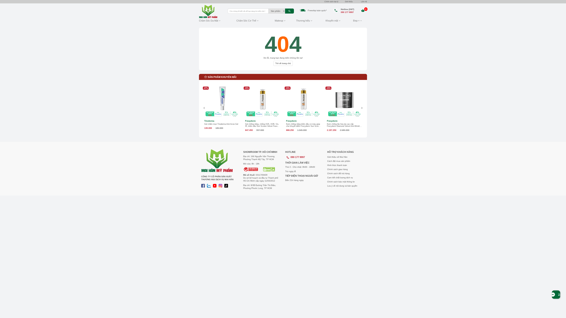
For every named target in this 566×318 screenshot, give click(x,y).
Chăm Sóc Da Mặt (208, 20)
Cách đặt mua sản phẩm (338, 161)
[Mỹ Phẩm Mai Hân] (211, 11)
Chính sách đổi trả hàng (338, 173)
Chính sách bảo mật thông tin (341, 181)
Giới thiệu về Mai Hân (337, 157)
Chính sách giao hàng (337, 169)
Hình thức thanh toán (337, 165)
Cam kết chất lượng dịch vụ (340, 177)
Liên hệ (364, 2)
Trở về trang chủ (283, 63)
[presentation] (204, 108)
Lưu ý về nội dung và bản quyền (342, 186)
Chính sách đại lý (331, 2)
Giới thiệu (349, 2)
